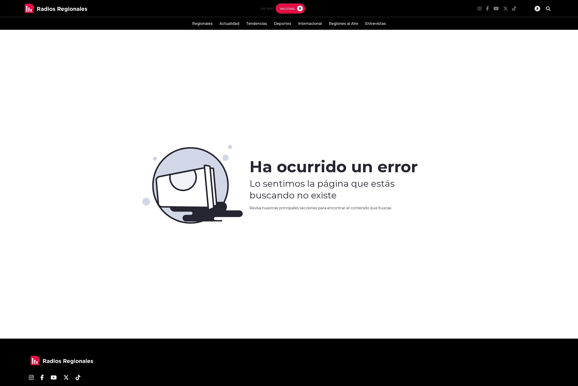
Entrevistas (375, 23)
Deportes (282, 23)
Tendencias (256, 23)
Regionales (202, 23)
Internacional (310, 23)
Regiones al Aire (343, 23)
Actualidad (229, 23)
